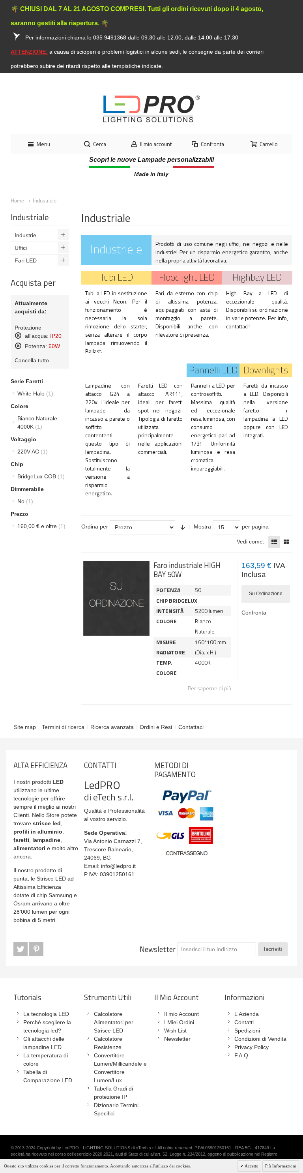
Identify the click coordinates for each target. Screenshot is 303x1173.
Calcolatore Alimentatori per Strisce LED (113, 1022)
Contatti (244, 1022)
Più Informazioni (280, 1166)
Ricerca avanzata (112, 727)
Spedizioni (247, 1030)
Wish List (175, 1030)
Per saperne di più (209, 688)
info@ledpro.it (118, 866)
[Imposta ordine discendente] (183, 527)
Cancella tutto (32, 360)
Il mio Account (181, 1014)
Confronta (253, 612)
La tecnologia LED (46, 1014)
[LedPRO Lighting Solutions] (151, 109)
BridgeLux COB (41, 476)
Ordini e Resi (156, 727)
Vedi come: (250, 541)
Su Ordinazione (265, 593)
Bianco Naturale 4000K (37, 422)
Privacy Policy (251, 1047)
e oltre (41, 526)
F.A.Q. (242, 1055)
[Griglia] (286, 542)
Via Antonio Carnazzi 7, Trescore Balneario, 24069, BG (113, 849)
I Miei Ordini (179, 1022)
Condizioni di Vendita (260, 1039)
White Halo (35, 393)
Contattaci (191, 727)
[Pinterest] (36, 949)
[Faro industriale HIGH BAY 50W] (116, 598)
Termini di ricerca (63, 727)
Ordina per (94, 526)
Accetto (251, 1166)
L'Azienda (246, 1014)
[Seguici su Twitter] (21, 949)
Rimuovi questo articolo (18, 335)
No (25, 501)
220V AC (32, 451)
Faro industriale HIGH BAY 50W (187, 570)
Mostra (202, 526)
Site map (25, 727)
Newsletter (158, 949)
